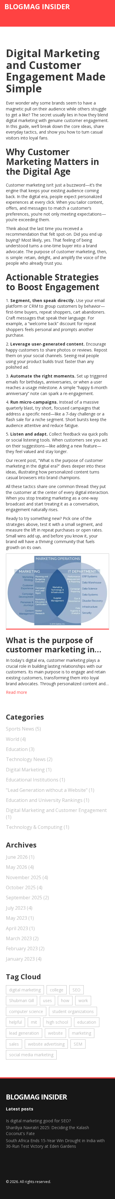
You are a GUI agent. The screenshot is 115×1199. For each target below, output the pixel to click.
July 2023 (19, 908)
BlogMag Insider (37, 6)
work (83, 1000)
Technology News (29, 759)
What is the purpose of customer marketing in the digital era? (50, 645)
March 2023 (22, 938)
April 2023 (20, 928)
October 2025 (24, 887)
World (16, 739)
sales (14, 1044)
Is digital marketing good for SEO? (38, 1120)
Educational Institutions (35, 779)
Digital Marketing (29, 769)
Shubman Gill (21, 1000)
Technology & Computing (37, 827)
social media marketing (31, 1054)
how (65, 1000)
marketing (81, 1033)
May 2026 (20, 867)
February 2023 (25, 948)
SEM (78, 1044)
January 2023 (24, 959)
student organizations (73, 1011)
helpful (15, 1022)
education (86, 1022)
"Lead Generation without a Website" (50, 790)
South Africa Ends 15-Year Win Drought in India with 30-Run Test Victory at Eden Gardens (55, 1143)
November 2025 (27, 877)
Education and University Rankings (47, 800)
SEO (76, 990)
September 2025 (27, 897)
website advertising (46, 1044)
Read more (16, 692)
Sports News (23, 729)
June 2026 (20, 857)
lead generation (24, 1033)
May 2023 (20, 918)
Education (20, 749)
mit (34, 1022)
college (56, 990)
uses (47, 1000)
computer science (26, 1011)
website (55, 1033)
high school (57, 1022)
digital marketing (25, 990)
